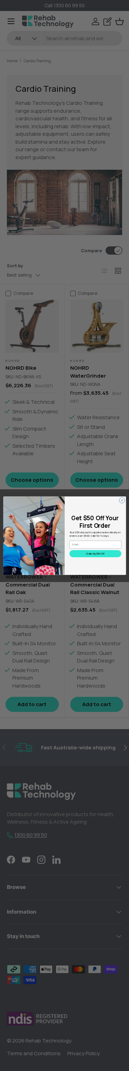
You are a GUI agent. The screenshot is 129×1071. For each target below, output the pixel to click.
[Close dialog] (122, 500)
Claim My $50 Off (95, 553)
